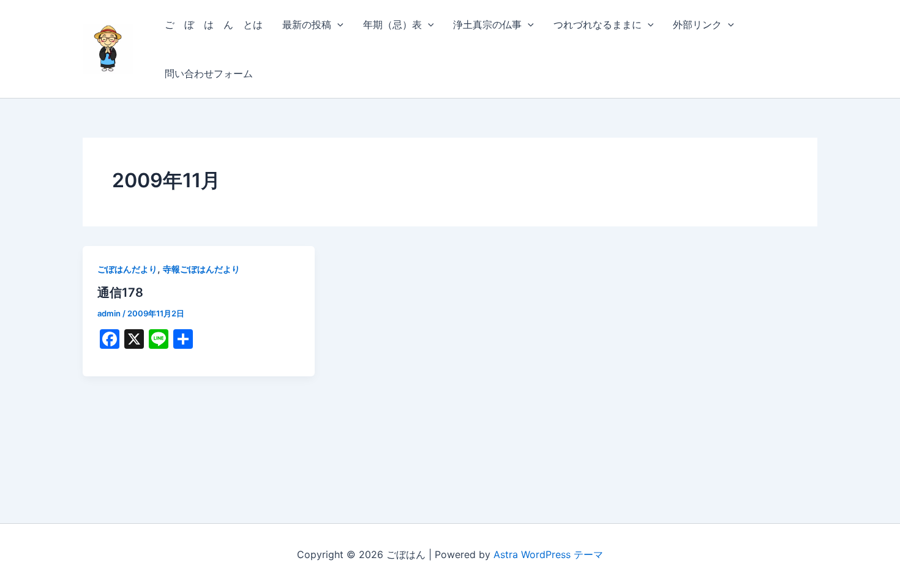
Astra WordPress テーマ (548, 554)
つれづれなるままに (597, 24)
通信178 (120, 292)
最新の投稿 (306, 24)
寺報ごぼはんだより (201, 269)
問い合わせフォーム (209, 73)
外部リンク (697, 24)
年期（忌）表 (392, 24)
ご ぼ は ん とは (214, 24)
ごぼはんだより (127, 269)
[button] (337, 24)
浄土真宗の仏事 (487, 24)
